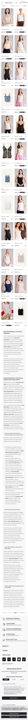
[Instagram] (19, 659)
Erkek (14, 679)
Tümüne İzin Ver (14, 717)
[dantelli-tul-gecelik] (21, 124)
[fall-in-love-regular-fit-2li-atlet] (21, 231)
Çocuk (22, 679)
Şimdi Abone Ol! (14, 698)
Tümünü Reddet (14, 713)
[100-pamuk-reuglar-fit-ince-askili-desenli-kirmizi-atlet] (7, 311)
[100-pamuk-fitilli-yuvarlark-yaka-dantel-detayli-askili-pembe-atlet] (21, 98)
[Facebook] (9, 659)
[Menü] (2, 3)
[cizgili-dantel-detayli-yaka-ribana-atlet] (7, 98)
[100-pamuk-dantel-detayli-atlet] (21, 71)
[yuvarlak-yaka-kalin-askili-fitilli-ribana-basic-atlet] (7, 284)
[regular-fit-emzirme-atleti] (7, 44)
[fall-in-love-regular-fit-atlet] (21, 204)
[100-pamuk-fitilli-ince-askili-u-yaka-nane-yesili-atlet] (7, 17)
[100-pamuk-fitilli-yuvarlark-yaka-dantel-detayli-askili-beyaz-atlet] (21, 44)
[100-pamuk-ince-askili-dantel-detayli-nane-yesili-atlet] (21, 151)
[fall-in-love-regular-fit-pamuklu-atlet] (21, 17)
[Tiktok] (24, 659)
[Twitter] (14, 659)
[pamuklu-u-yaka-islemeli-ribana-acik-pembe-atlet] (21, 284)
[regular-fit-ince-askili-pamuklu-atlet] (7, 71)
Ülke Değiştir (9, 663)
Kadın (5, 679)
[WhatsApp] (4, 659)
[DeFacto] (9, 2)
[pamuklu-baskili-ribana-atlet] (21, 258)
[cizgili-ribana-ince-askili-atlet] (7, 178)
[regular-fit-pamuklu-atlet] (7, 124)
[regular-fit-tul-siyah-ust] (7, 151)
